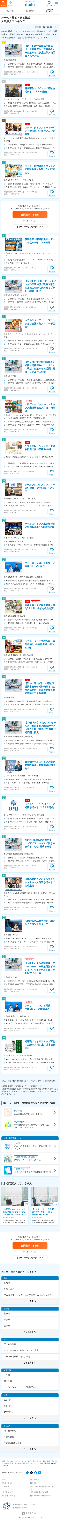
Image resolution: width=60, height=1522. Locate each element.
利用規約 (33, 1483)
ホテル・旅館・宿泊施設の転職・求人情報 (18, 1463)
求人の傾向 (30, 11)
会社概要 (33, 1480)
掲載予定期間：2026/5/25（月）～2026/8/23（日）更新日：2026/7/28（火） (21, 1029)
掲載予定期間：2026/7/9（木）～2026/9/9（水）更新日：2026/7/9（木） (20, 511)
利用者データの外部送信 (39, 1496)
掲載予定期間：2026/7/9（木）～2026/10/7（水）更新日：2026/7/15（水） (20, 269)
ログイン (11, 5)
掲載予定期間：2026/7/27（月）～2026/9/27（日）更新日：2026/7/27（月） (21, 193)
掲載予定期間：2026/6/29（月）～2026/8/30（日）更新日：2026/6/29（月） (21, 112)
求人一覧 (10, 11)
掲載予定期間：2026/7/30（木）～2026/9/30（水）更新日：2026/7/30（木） (21, 948)
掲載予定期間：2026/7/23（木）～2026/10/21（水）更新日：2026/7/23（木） (21, 350)
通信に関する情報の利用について (43, 1487)
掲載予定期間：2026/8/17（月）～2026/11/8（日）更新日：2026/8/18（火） (21, 710)
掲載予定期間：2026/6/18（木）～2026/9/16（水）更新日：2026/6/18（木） (21, 154)
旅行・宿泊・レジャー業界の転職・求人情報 (42, 1461)
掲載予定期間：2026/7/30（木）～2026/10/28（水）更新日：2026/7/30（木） (21, 73)
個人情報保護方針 (20, 1508)
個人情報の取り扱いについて (24, 1505)
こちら (34, 221)
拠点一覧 (5, 1483)
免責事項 (5, 1487)
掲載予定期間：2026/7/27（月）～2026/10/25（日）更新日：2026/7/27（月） (21, 749)
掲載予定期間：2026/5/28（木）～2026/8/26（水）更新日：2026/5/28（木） (21, 990)
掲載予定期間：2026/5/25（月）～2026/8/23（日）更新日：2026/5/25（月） (21, 431)
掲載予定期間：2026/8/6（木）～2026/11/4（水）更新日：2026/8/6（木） (20, 867)
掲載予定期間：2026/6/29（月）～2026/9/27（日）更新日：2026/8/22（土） (21, 389)
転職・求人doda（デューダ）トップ (14, 1461)
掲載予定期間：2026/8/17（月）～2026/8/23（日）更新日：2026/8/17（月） (21, 629)
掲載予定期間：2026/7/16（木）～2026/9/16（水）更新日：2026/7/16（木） (21, 472)
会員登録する (30, 214)
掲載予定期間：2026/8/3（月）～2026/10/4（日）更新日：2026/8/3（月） (20, 908)
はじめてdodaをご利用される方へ (30, 227)
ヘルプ (5, 1480)
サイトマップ (7, 1492)
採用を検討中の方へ (38, 1492)
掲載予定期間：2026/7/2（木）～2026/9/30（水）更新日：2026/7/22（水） (20, 308)
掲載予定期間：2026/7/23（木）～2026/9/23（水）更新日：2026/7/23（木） (21, 789)
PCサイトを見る (8, 1496)
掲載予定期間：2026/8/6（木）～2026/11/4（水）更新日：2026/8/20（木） (20, 551)
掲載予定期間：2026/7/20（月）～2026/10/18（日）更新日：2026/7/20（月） (21, 668)
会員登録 (3, 5)
